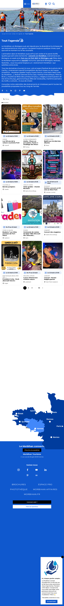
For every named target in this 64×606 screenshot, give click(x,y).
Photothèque (19, 489)
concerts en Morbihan (37, 56)
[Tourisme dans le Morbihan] (36, 4)
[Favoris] (50, 4)
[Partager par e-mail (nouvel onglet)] (24, 91)
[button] (54, 4)
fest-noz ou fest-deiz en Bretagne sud (36, 58)
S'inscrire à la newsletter (32, 450)
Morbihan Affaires (45, 489)
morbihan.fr (32, 494)
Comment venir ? (32, 502)
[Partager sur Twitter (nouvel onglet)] (6, 91)
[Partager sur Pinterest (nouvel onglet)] (20, 91)
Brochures (19, 484)
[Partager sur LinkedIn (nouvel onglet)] (11, 91)
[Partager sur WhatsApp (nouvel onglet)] (15, 91)
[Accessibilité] (46, 3)
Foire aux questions (32, 506)
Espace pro (45, 484)
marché (25, 60)
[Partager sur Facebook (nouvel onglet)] (2, 91)
